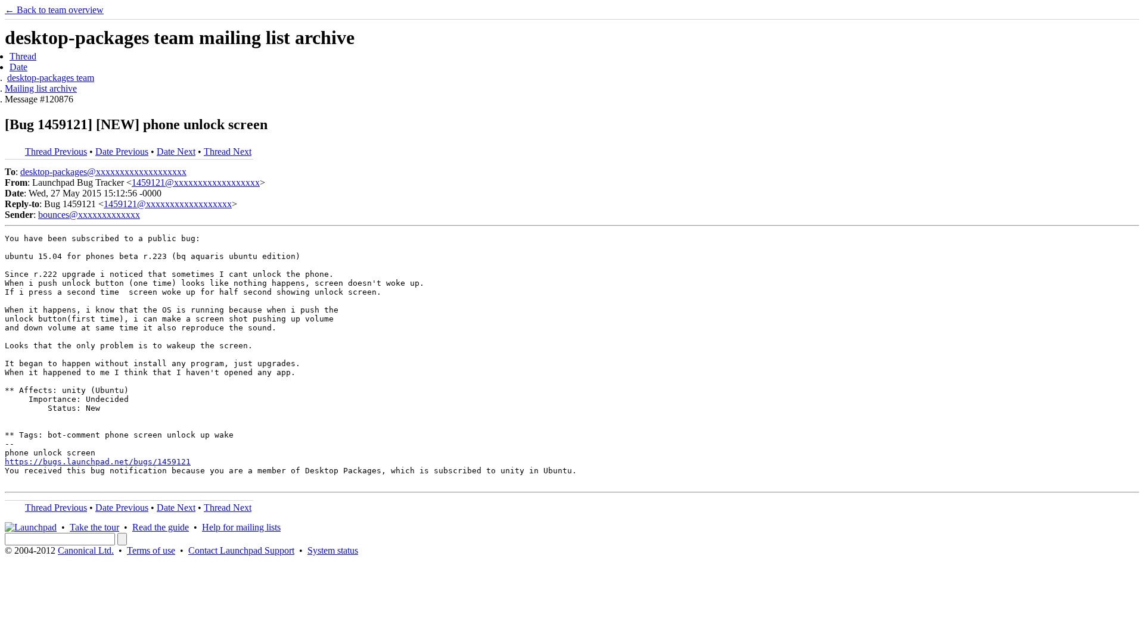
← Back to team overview (54, 10)
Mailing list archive (41, 88)
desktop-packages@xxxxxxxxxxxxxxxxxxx (103, 172)
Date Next (176, 151)
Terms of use (151, 550)
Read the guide (160, 527)
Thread (23, 56)
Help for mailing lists (241, 527)
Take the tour (94, 527)
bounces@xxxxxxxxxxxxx (89, 215)
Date (18, 67)
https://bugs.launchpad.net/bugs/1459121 (98, 461)
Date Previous (121, 151)
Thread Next (227, 151)
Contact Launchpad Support (241, 550)
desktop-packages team (50, 78)
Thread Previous (56, 151)
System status (332, 550)
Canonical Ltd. (86, 550)
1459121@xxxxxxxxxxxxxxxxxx (196, 182)
